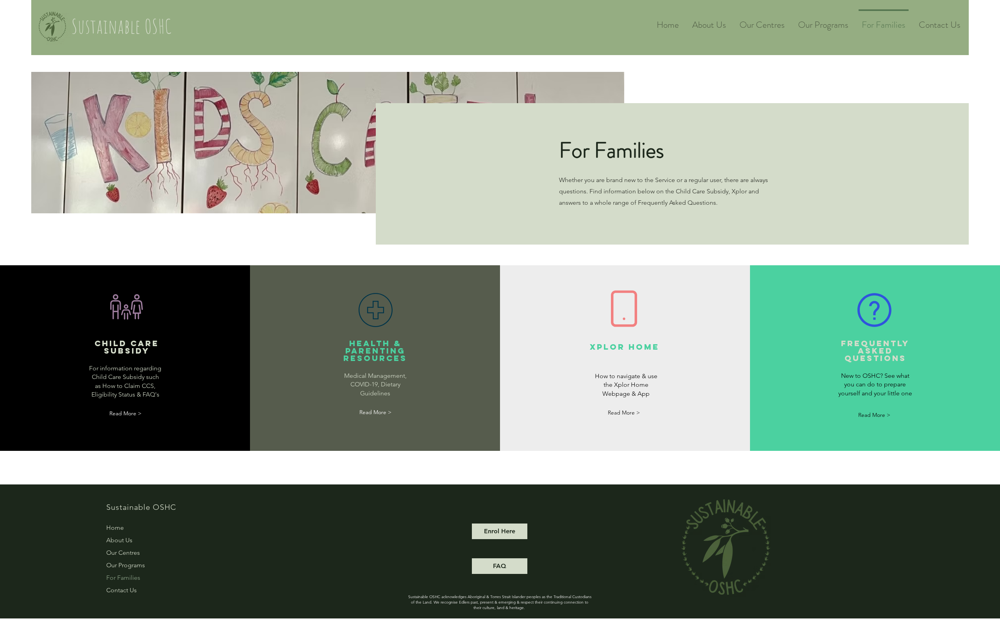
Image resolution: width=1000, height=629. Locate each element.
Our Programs (125, 565)
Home (115, 527)
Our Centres (123, 552)
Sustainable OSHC (121, 26)
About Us (119, 540)
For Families (123, 577)
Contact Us (121, 590)
